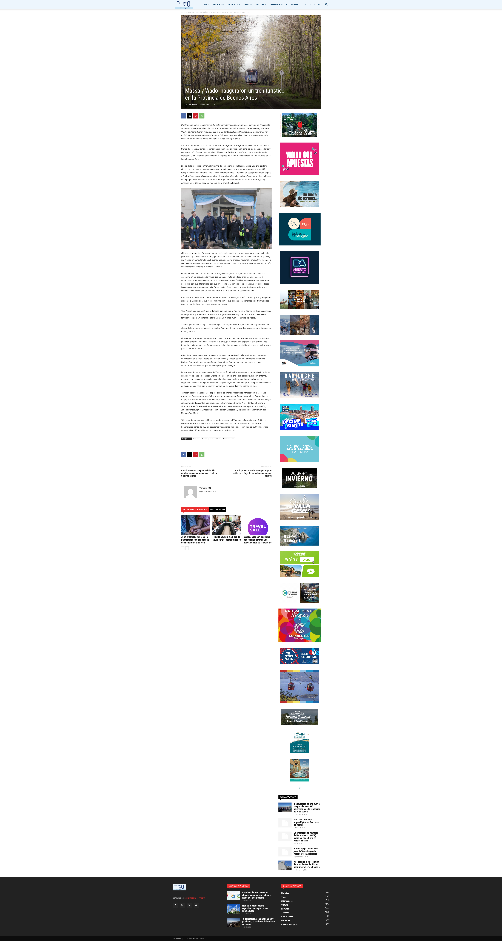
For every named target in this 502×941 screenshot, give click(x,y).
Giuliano (196, 439)
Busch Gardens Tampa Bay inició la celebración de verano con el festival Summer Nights (199, 473)
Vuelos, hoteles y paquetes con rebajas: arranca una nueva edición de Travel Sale (258, 539)
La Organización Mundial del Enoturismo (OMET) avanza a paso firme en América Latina (306, 836)
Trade (247, 4)
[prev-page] (182, 548)
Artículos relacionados (195, 509)
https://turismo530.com (207, 492)
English (294, 4)
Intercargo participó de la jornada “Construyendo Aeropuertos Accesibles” (306, 851)
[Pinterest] (195, 115)
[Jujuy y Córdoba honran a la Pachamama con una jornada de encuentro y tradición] (195, 525)
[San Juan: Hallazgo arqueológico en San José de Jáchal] (285, 822)
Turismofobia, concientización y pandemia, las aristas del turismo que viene (258, 921)
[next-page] (187, 548)
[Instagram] (310, 4)
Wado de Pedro (228, 439)
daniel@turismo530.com (194, 898)
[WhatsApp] (201, 115)
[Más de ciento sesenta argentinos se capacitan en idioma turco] (233, 909)
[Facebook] (306, 4)
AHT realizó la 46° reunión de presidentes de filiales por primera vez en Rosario (307, 864)
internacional (277, 4)
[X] (315, 4)
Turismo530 (192, 104)
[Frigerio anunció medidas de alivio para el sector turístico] (226, 525)
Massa (204, 439)
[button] (326, 5)
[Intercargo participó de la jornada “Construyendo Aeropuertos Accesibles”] (285, 851)
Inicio (206, 4)
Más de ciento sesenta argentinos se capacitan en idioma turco (255, 908)
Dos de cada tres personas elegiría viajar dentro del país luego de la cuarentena (256, 895)
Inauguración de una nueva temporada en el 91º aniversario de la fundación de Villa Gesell (307, 807)
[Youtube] (319, 4)
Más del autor (217, 509)
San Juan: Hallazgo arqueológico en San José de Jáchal (306, 822)
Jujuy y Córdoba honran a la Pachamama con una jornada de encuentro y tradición (195, 539)
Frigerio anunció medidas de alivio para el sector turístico (226, 538)
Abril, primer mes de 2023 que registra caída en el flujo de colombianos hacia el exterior (252, 473)
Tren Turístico (215, 439)
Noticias (217, 4)
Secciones (232, 4)
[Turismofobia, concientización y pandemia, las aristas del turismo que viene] (233, 922)
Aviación (259, 4)
